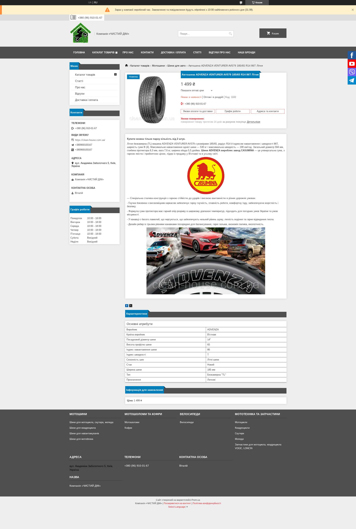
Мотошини (158, 65)
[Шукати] (230, 33)
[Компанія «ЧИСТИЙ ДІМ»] (81, 33)
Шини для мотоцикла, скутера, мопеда (91, 422)
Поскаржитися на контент (177, 503)
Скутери (239, 433)
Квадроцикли (242, 427)
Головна (79, 52)
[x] (130, 306)
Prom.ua (196, 500)
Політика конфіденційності (207, 503)
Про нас (128, 52)
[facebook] (126, 306)
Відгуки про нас (219, 52)
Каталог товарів (103, 52)
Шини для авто (176, 65)
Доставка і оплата (173, 52)
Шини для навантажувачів (84, 433)
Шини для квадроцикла (83, 427)
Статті (197, 52)
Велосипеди (187, 422)
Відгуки (79, 93)
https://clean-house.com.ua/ (90, 140)
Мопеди (239, 439)
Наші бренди (246, 52)
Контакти (147, 52)
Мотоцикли (241, 422)
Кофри (128, 427)
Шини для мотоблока (81, 439)
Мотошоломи (132, 422)
